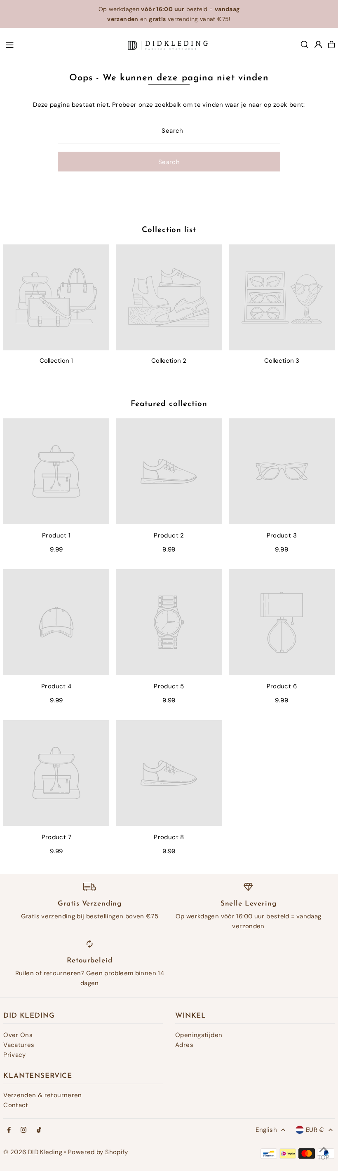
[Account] (318, 44)
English (266, 1130)
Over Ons (18, 1035)
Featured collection (169, 404)
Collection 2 (168, 361)
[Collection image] (56, 297)
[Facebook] (9, 1130)
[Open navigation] (62, 44)
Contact (15, 1105)
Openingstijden (198, 1035)
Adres (184, 1045)
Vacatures (18, 1045)
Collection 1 (56, 361)
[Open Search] (304, 44)
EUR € (315, 1130)
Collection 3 (281, 361)
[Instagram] (23, 1130)
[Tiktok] (39, 1130)
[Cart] (331, 44)
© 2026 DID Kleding (32, 1152)
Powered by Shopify (98, 1152)
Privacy (14, 1055)
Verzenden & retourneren (42, 1095)
